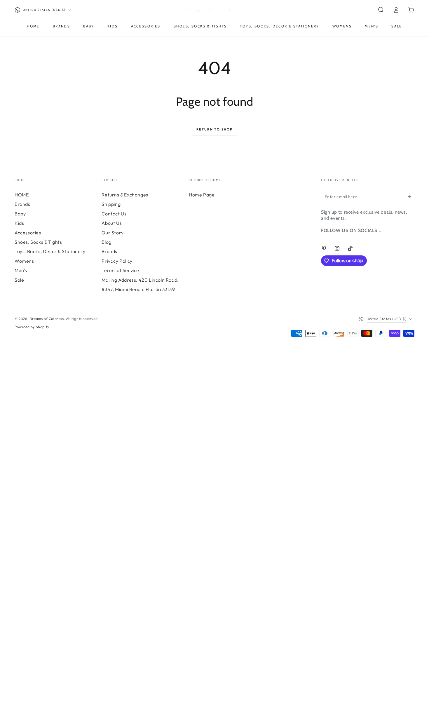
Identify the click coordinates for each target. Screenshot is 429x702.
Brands (22, 204)
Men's (21, 270)
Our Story (112, 233)
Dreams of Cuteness (46, 318)
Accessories (28, 233)
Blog (106, 242)
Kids (19, 223)
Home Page (201, 195)
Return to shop (214, 129)
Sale (19, 280)
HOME (22, 195)
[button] (380, 10)
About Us (112, 223)
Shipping (111, 204)
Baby (20, 214)
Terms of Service (120, 270)
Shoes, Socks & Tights (38, 242)
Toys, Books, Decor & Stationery (50, 251)
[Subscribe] (411, 196)
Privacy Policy (117, 261)
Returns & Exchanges (125, 195)
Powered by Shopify (32, 327)
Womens (24, 261)
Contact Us (114, 214)
